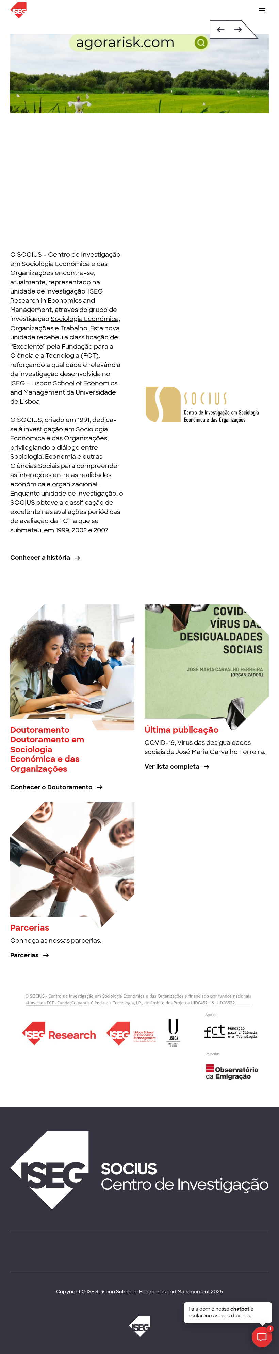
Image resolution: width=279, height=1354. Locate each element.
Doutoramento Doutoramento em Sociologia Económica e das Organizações (47, 749)
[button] (219, 29)
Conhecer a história (40, 558)
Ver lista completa (172, 767)
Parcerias (29, 927)
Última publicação (181, 729)
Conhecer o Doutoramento (51, 787)
